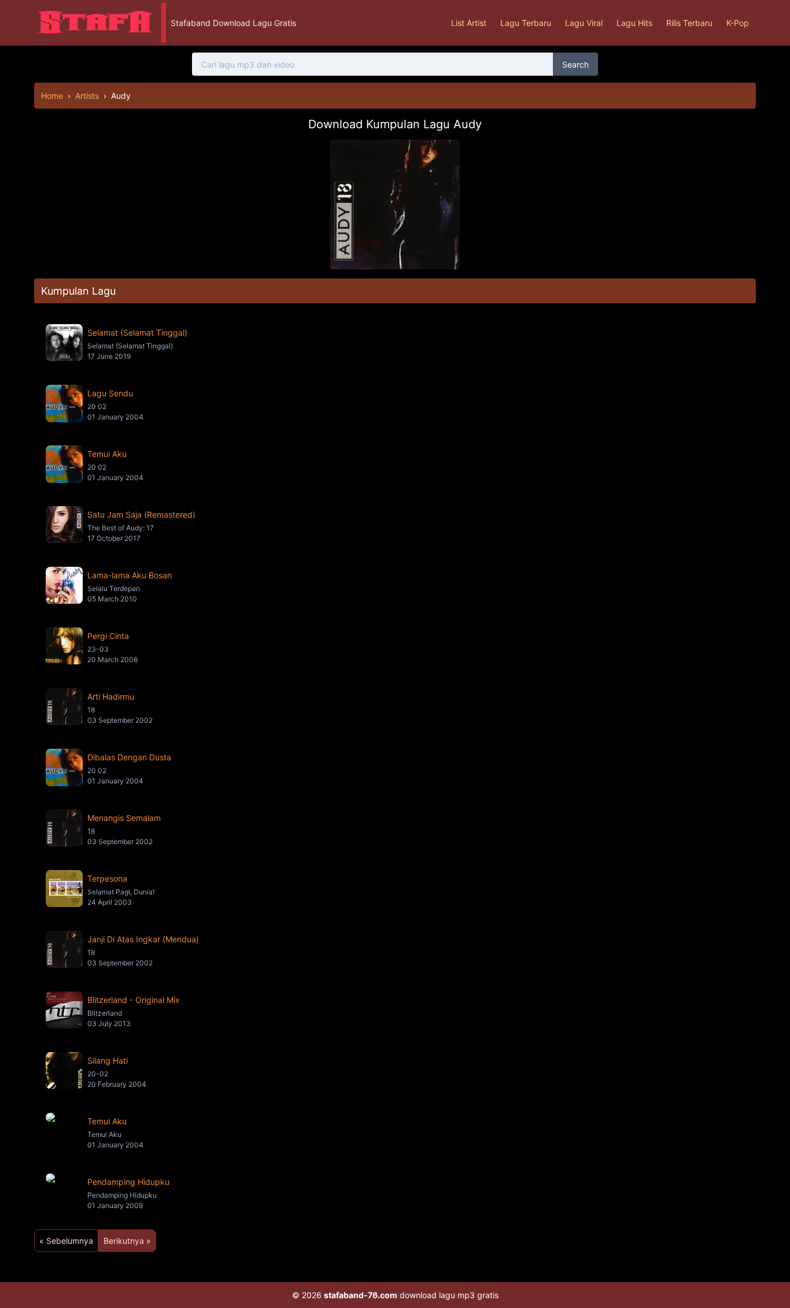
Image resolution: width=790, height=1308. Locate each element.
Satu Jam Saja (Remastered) (141, 514)
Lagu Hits (634, 23)
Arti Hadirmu (110, 696)
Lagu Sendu (110, 393)
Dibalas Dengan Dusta (129, 757)
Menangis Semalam (124, 818)
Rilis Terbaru (689, 23)
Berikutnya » (127, 1241)
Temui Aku (107, 454)
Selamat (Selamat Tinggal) (137, 332)
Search (575, 64)
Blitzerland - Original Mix (133, 1000)
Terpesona (107, 878)
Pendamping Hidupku (128, 1182)
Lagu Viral (584, 23)
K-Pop (737, 23)
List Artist (468, 23)
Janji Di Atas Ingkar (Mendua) (143, 939)
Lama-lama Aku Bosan (129, 575)
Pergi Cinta (108, 636)
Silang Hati (107, 1060)
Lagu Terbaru (525, 23)
